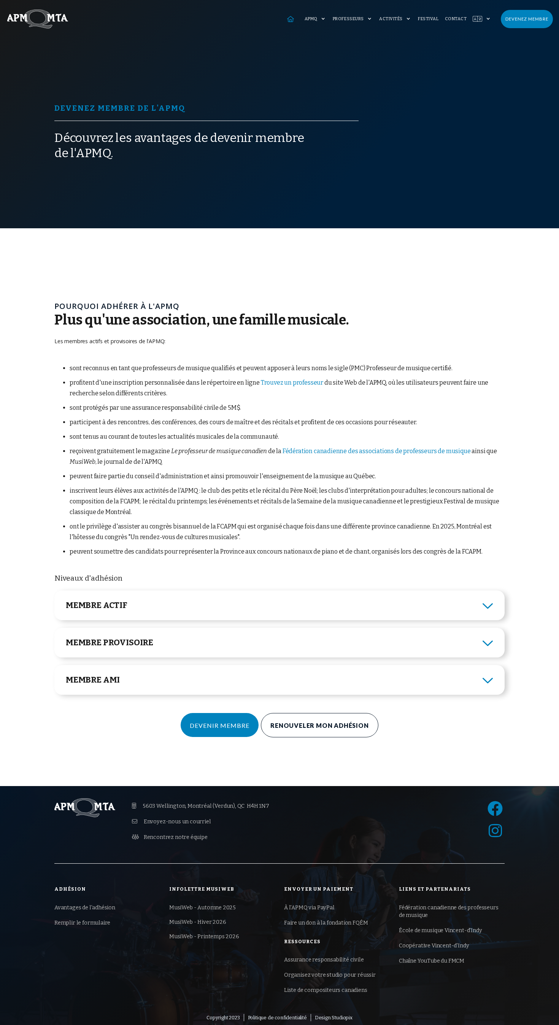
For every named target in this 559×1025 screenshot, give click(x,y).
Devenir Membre (219, 725)
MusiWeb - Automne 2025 (202, 907)
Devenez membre (526, 18)
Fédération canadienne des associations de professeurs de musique (377, 451)
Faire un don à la (326, 923)
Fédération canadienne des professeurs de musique (449, 911)
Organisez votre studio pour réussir (330, 975)
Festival (428, 18)
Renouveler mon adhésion (319, 725)
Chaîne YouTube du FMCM (431, 961)
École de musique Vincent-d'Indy (440, 930)
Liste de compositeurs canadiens (325, 990)
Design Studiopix (334, 1017)
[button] (316, 19)
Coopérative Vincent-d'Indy (434, 945)
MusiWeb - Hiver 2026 (197, 922)
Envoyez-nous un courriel (171, 821)
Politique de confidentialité (277, 1017)
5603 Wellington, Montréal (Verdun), (200, 806)
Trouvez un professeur (292, 382)
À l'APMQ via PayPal (309, 907)
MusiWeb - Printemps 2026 (204, 936)
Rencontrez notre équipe (170, 837)
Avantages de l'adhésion (84, 907)
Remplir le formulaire (82, 923)
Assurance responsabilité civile (324, 960)
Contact (456, 18)
